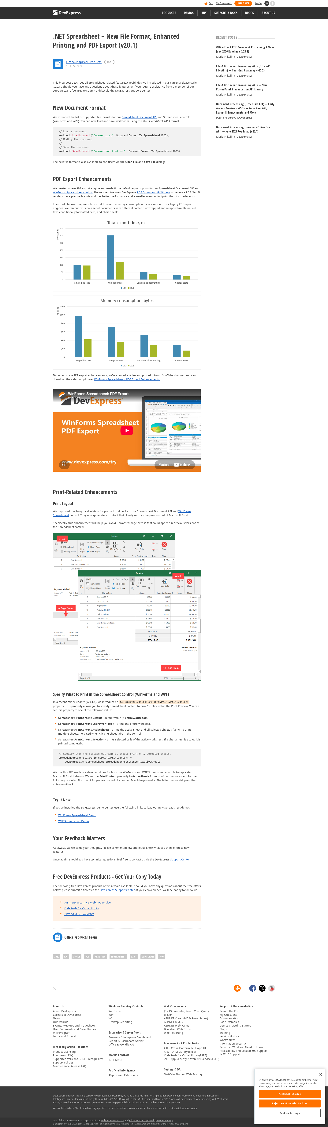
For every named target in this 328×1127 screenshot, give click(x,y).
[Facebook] (252, 988)
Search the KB (228, 1011)
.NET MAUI (115, 1060)
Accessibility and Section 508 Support (243, 1050)
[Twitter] (262, 988)
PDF (87, 956)
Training (225, 1032)
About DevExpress (64, 1011)
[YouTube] (271, 988)
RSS (109, 62)
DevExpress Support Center (117, 890)
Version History (229, 1036)
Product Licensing (64, 1051)
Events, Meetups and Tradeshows (74, 1025)
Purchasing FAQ (63, 1055)
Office (76, 956)
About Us (268, 12)
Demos (189, 12)
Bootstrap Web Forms (177, 1029)
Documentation (229, 1018)
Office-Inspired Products (84, 62)
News (56, 1018)
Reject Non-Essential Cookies (289, 1103)
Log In (258, 3)
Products (169, 12)
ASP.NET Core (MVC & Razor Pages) (186, 1018)
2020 (56, 956)
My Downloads (224, 3)
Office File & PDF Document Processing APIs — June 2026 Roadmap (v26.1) (245, 49)
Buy (204, 12)
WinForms (148, 956)
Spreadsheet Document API (139, 117)
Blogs (249, 12)
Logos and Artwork (65, 1036)
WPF (161, 956)
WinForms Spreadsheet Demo (77, 815)
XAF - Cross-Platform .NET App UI (185, 1048)
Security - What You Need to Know (241, 1047)
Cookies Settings (290, 1113)
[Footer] (55, 988)
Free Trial (243, 3)
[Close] (320, 1074)
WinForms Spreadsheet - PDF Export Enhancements (127, 379)
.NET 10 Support (230, 1054)
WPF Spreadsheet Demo (73, 821)
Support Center (179, 859)
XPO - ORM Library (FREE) (180, 1051)
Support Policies (63, 1062)
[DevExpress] (64, 3)
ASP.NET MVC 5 (173, 1022)
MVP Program (61, 1032)
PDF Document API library (153, 192)
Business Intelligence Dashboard (130, 1037)
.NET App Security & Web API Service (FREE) (191, 1059)
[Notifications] (272, 3)
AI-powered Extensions (123, 1075)
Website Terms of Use (112, 1120)
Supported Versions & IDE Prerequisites (78, 1059)
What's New (227, 1040)
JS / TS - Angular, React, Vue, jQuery (186, 1011)
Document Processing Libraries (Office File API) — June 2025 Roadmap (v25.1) (243, 129)
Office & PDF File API (121, 1044)
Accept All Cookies (290, 1093)
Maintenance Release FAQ (69, 1066)
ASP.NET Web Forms (176, 1025)
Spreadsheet (118, 956)
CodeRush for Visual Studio (81, 908)
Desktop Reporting (120, 1022)
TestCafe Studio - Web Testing (183, 1074)
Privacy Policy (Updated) (142, 1120)
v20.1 (133, 956)
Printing (100, 956)
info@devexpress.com (185, 1108)
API (66, 956)
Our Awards (60, 1022)
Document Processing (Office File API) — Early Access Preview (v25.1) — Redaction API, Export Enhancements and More (245, 108)
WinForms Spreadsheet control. (73, 192)
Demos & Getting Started (235, 1025)
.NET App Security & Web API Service (87, 902)
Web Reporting (173, 1032)
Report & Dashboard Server (126, 1041)
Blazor (168, 1014)
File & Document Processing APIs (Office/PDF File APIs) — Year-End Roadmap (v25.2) (244, 68)
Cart (211, 3)
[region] (289, 1096)
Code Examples (229, 1022)
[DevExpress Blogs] (237, 988)
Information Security (233, 1043)
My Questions (228, 1014)
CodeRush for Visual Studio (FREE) (185, 1055)
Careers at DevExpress (67, 1014)
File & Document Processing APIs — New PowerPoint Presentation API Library (241, 87)
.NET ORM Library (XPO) (79, 914)
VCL (111, 1018)
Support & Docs (225, 12)
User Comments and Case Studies (74, 1029)
